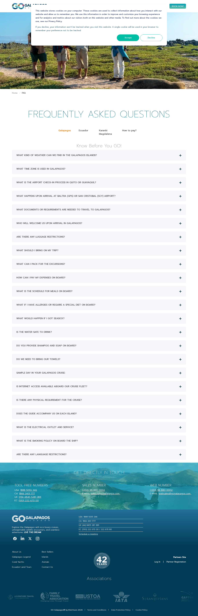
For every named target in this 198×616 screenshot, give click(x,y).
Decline (151, 37)
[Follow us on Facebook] (15, 538)
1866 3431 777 (27, 493)
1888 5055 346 (28, 490)
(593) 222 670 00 (29, 500)
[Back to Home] (29, 7)
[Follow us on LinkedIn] (22, 538)
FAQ (24, 93)
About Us (16, 551)
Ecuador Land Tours (21, 567)
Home (15, 93)
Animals (45, 561)
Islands (45, 556)
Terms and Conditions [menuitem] (96, 610)
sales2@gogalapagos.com (105, 493)
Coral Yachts (18, 561)
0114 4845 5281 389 (30, 497)
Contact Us (47, 567)
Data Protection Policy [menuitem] (120, 610)
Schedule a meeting (88, 534)
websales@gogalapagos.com (174, 493)
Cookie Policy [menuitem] (141, 610)
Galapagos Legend (21, 556)
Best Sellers (47, 551)
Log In (157, 561)
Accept (128, 37)
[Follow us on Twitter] (30, 538)
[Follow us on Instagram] (37, 538)
